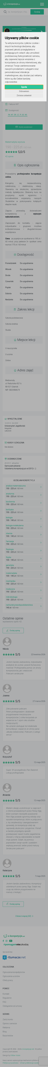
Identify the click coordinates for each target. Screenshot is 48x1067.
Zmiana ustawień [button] (24, 95)
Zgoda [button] (24, 87)
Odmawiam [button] (24, 91)
